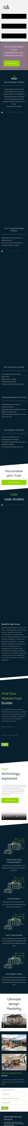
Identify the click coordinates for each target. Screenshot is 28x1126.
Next (5, 744)
